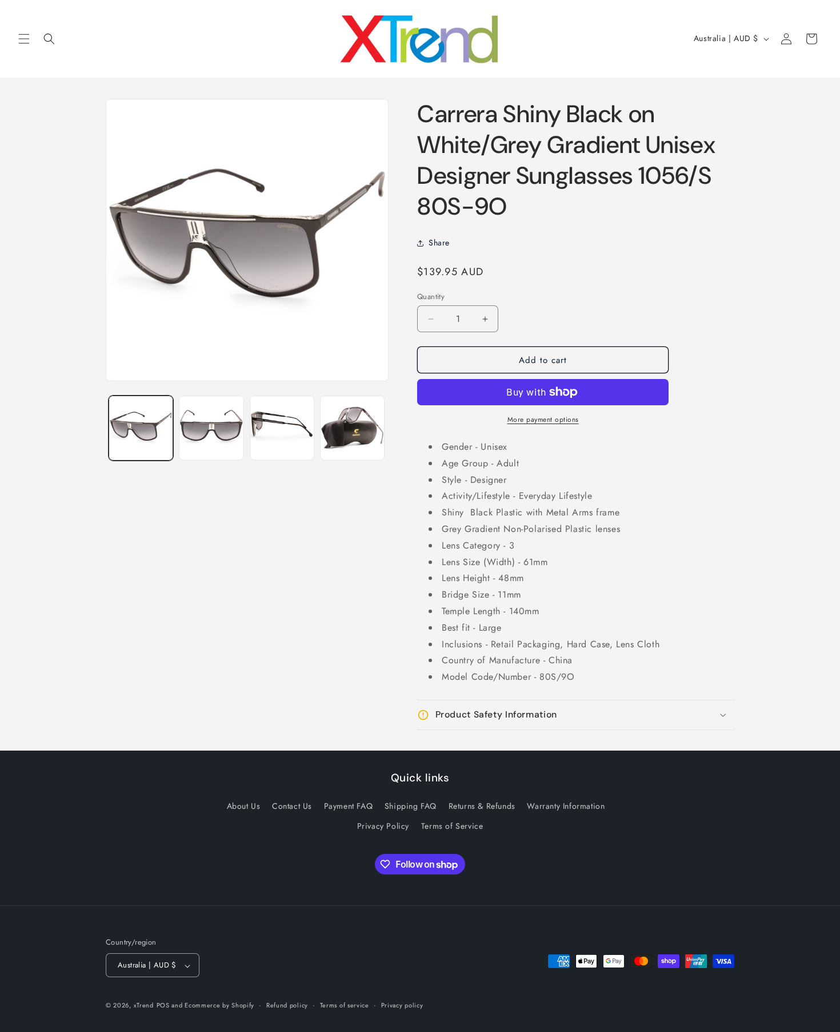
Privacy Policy (383, 826)
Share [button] (439, 242)
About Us (244, 806)
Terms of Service (452, 826)
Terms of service (344, 1005)
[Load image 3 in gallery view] (282, 428)
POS (163, 1005)
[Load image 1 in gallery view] (141, 428)
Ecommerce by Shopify (219, 1005)
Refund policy (287, 1005)
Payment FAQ (348, 806)
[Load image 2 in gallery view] (211, 428)
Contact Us (292, 806)
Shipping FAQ (411, 806)
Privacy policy (402, 1005)
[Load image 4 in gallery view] (352, 428)
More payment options (543, 419)
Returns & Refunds (482, 806)
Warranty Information (566, 806)
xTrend (144, 1005)
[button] (24, 38)
